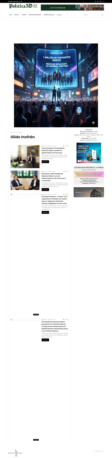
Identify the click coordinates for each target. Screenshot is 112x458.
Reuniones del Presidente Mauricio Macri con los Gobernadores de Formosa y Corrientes (54, 177)
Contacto (59, 14)
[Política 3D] (23, 6)
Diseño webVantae (15, 453)
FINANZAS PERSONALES (35, 14)
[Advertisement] (56, 30)
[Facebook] (103, 1)
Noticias (16, 14)
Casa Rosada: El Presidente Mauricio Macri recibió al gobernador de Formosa (53, 150)
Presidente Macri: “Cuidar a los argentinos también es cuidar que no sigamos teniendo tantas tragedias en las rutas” (54, 200)
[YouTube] (98, 1)
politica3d (44, 146)
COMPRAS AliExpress (48, 14)
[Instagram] (95, 1)
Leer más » (45, 161)
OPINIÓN (24, 14)
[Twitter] (100, 1)
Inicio (10, 14)
